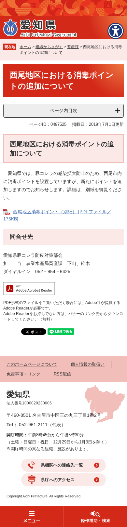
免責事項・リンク (23, 374)
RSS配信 (62, 374)
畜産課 (73, 47)
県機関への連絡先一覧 (62, 465)
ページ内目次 (63, 110)
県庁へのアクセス (58, 479)
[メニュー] (32, 516)
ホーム (25, 47)
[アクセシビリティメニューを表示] (115, 31)
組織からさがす (49, 47)
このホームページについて (32, 364)
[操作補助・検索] (95, 516)
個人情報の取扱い (88, 364)
